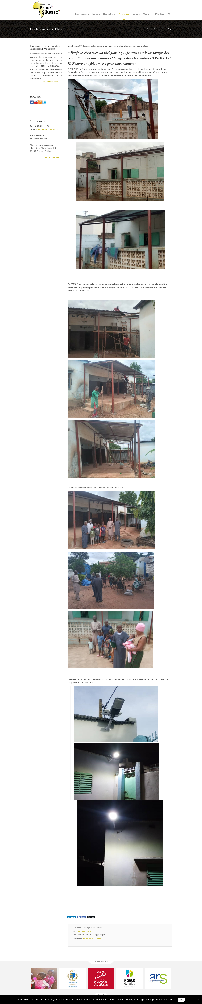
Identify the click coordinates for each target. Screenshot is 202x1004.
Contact (147, 14)
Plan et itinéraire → (53, 157)
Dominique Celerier (84, 931)
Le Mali (96, 14)
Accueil (149, 29)
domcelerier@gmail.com (47, 129)
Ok (181, 999)
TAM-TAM (159, 14)
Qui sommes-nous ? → (52, 81)
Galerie (136, 14)
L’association (82, 14)
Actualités (124, 14)
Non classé (96, 938)
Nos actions (109, 14)
